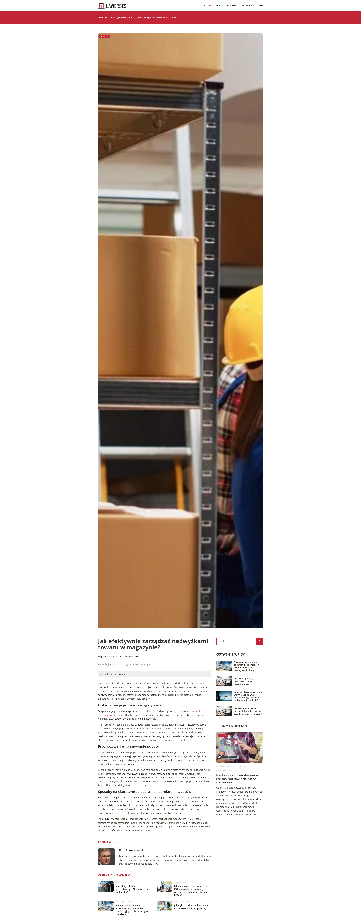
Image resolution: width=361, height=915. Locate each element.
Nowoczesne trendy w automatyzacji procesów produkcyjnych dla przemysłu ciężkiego (246, 666)
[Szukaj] (259, 641)
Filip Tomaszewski (108, 656)
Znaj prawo (247, 5)
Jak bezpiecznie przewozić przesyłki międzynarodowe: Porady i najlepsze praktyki (236, 778)
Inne (260, 5)
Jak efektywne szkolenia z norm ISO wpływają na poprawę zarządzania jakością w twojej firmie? (191, 890)
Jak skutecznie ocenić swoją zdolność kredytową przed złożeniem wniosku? (248, 711)
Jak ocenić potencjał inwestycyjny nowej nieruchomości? (244, 681)
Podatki (231, 5)
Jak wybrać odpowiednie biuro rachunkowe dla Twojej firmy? (191, 907)
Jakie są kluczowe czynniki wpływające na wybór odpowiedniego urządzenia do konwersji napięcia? (248, 696)
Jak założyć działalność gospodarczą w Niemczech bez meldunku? (133, 889)
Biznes (207, 5)
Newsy (219, 5)
